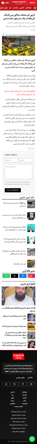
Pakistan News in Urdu (18, 412)
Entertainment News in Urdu (18, 425)
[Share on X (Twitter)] (6, 34)
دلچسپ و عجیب (18, 406)
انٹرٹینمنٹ (24, 404)
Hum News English (18, 431)
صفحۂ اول (28, 8)
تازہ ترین (21, 8)
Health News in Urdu (18, 428)
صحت (12, 401)
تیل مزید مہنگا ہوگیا (20, 264)
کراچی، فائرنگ (31, 148)
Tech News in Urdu (18, 422)
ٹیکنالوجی (12, 404)
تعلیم (24, 401)
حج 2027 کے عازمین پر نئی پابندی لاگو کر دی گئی (14, 204)
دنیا (10, 8)
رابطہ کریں (30, 378)
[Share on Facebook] (3, 34)
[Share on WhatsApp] (9, 34)
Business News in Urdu (18, 418)
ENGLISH (32, 3)
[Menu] (35, 9)
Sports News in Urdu (18, 415)
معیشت (25, 398)
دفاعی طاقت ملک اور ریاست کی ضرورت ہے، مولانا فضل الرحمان (14, 216)
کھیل (12, 398)
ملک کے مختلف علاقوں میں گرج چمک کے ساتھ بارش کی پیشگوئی (14, 252)
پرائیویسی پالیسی (20, 378)
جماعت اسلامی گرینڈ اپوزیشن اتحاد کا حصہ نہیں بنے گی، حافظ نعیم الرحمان (15, 240)
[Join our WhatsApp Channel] (32, 439)
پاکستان (15, 8)
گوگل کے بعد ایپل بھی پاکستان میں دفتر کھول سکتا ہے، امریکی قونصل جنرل (14, 228)
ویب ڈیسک (32, 35)
